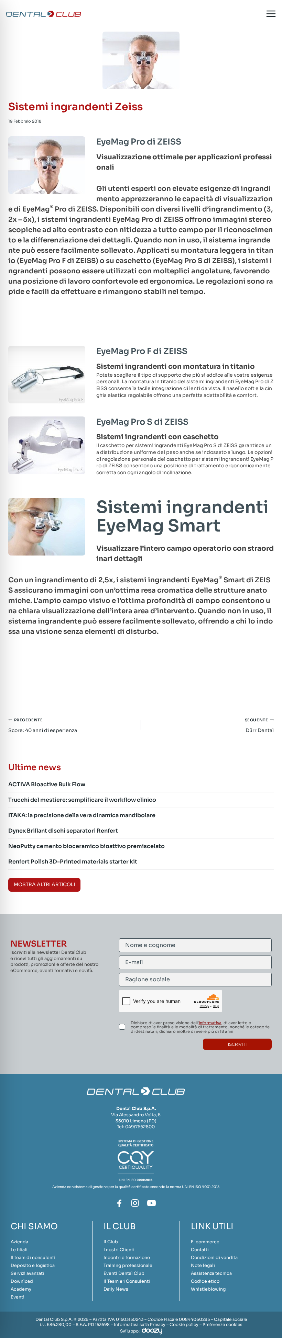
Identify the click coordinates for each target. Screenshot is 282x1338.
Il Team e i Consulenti (127, 1281)
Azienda (19, 1242)
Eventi (17, 1297)
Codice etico (205, 1281)
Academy (21, 1289)
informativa (210, 1022)
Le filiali (19, 1250)
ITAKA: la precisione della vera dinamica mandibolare (81, 815)
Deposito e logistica (33, 1265)
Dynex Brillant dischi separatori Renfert (63, 830)
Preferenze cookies (222, 1324)
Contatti (200, 1250)
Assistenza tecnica (211, 1273)
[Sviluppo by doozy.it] (152, 1331)
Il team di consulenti (33, 1257)
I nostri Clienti (119, 1250)
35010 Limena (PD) (136, 1121)
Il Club (111, 1242)
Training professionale (128, 1265)
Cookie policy (184, 1324)
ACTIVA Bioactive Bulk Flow (46, 784)
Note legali (203, 1265)
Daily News (116, 1289)
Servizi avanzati (27, 1273)
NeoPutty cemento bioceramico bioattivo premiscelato (86, 846)
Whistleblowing (208, 1289)
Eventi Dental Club (124, 1273)
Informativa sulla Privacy (139, 1324)
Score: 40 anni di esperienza (42, 725)
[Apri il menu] (270, 13)
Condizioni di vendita (214, 1257)
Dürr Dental (259, 725)
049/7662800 (140, 1127)
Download (22, 1281)
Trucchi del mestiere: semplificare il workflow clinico (82, 799)
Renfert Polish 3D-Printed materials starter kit (72, 861)
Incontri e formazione (127, 1257)
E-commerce (205, 1242)
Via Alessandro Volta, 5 (136, 1115)
